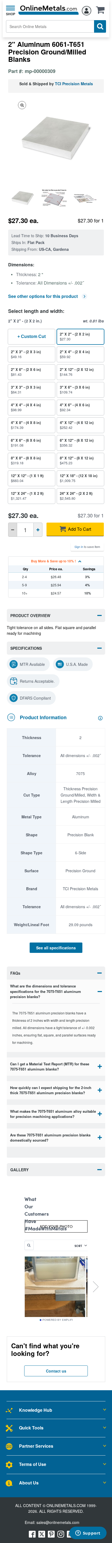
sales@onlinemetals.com (57, 1522)
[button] (101, 11)
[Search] (100, 26)
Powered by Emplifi (57, 1320)
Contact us (56, 1371)
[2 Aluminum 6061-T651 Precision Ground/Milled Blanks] (24, 198)
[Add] (37, 530)
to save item (87, 546)
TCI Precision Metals (74, 83)
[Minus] (12, 530)
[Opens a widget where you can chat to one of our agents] (88, 1533)
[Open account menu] (86, 10)
